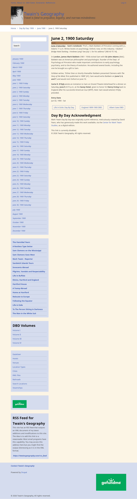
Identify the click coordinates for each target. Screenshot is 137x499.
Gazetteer (17, 354)
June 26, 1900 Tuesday (21, 188)
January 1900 (18, 59)
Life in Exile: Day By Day (64, 107)
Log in (123, 3)
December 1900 (19, 231)
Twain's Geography (44, 14)
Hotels (15, 358)
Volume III (17, 339)
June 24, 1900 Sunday (21, 180)
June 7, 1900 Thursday (21, 108)
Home (13, 3)
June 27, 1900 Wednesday (23, 192)
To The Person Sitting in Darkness (28, 309)
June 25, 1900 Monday (21, 184)
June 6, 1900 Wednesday (22, 104)
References (50, 3)
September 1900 (19, 218)
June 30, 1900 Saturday (22, 205)
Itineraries (40, 3)
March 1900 (17, 67)
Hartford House (20, 284)
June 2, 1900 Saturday (21, 87)
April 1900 (17, 71)
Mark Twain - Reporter (23, 259)
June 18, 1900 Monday (21, 154)
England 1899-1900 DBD (92, 107)
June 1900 (41, 28)
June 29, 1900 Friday (21, 200)
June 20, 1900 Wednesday (23, 163)
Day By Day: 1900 (26, 28)
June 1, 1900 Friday (20, 83)
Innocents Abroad (21, 267)
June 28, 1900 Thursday (22, 196)
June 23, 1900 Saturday (22, 175)
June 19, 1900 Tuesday (21, 159)
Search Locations (20, 383)
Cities (15, 371)
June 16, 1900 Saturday (22, 146)
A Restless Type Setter (23, 246)
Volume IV (17, 343)
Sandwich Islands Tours (23, 263)
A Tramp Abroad (20, 288)
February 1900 (18, 63)
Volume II (17, 334)
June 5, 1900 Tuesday (21, 100)
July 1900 (16, 210)
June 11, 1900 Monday (21, 125)
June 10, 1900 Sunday (21, 121)
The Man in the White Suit (24, 313)
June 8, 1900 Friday (20, 113)
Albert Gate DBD (116, 107)
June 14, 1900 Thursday (22, 138)
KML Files (17, 375)
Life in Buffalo (19, 275)
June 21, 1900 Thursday (22, 167)
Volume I (16, 330)
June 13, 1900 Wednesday (23, 133)
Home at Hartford (21, 292)
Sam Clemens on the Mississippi (27, 250)
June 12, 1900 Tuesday (21, 129)
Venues (16, 363)
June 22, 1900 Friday (21, 171)
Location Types (19, 367)
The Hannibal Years (21, 242)
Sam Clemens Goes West (24, 255)
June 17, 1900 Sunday (21, 150)
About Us (21, 3)
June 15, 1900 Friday (21, 142)
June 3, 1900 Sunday (21, 92)
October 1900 (18, 222)
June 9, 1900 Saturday (21, 117)
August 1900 (18, 214)
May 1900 (16, 76)
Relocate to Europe (21, 296)
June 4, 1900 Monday (21, 96)
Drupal (24, 472)
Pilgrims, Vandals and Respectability (29, 271)
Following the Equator (22, 301)
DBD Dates (30, 3)
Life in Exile (18, 305)
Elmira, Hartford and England (26, 280)
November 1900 (19, 226)
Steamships (18, 388)
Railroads (17, 379)
